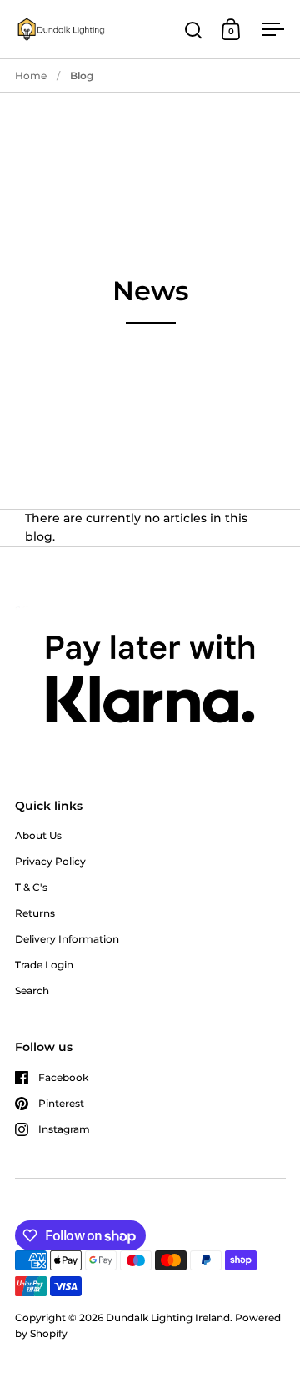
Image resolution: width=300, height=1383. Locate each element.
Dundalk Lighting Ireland (168, 1317)
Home (31, 75)
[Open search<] (193, 29)
